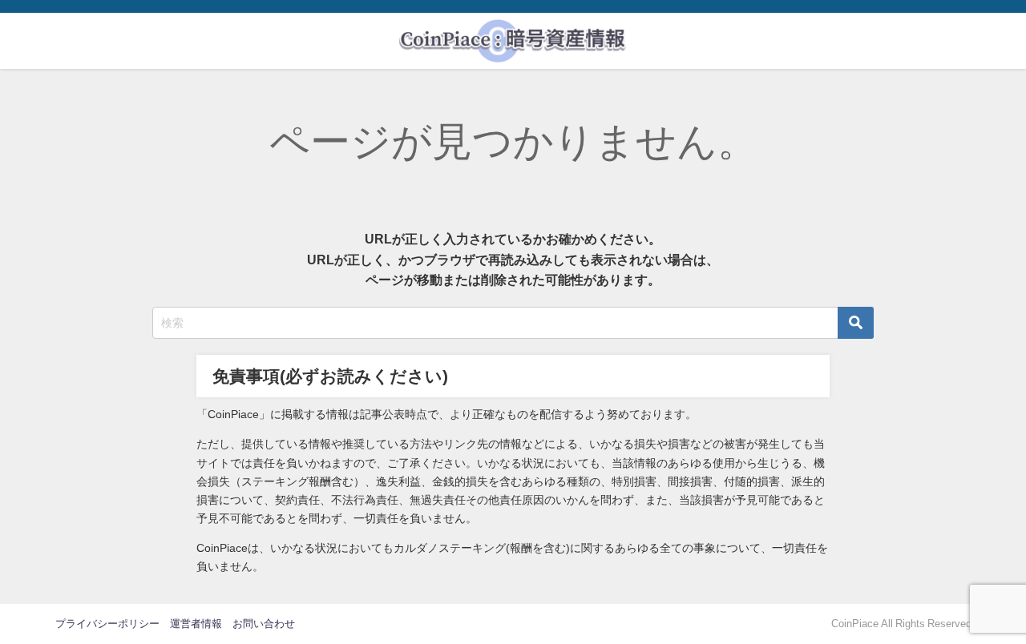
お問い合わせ (263, 623)
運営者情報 (196, 623)
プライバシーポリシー (107, 623)
